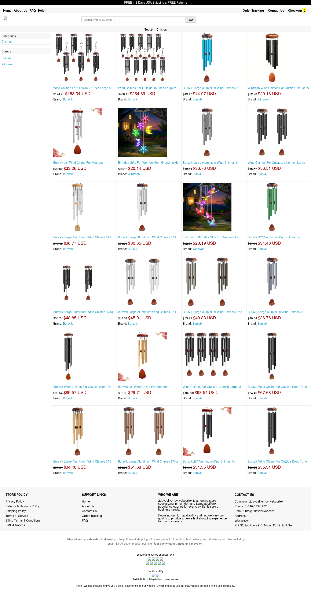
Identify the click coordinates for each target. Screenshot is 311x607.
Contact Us (276, 10)
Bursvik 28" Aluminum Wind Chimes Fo (209, 461)
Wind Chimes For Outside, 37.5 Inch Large (276, 162)
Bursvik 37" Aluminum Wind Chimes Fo (274, 237)
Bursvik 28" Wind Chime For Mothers (78, 162)
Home (7, 10)
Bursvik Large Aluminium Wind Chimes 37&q (83, 312)
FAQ (33, 10)
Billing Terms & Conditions (23, 520)
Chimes (6, 41)
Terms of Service (17, 516)
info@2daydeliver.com (259, 511)
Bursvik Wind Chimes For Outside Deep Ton (82, 387)
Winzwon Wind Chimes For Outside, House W (278, 88)
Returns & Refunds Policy (23, 506)
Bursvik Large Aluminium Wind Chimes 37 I (212, 88)
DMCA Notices (15, 525)
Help (41, 10)
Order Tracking (253, 10)
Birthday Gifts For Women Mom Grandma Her (149, 162)
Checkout (295, 10)
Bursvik (6, 58)
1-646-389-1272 (256, 506)
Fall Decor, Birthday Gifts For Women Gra (211, 237)
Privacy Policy (15, 501)
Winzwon (7, 64)
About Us (20, 10)
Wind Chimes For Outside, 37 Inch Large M (82, 88)
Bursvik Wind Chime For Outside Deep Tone (277, 387)
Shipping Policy (16, 511)
